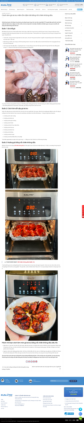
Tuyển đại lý (3, 404)
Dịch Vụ (43, 9)
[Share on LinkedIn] (36, 361)
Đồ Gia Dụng (12, 9)
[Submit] (82, 9)
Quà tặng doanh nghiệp (53, 9)
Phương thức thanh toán (47, 403)
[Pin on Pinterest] (34, 361)
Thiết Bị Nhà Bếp (29, 9)
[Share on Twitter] (29, 361)
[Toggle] (81, 23)
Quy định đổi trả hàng (47, 401)
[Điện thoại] (80, 418)
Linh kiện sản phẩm (63, 9)
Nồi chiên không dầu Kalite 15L (26, 262)
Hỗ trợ (2, 419)
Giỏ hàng (10, 419)
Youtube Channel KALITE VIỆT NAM (72, 401)
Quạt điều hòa (68, 35)
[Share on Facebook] (27, 361)
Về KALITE (38, 9)
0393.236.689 (73, 394)
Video (2, 399)
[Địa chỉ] (80, 409)
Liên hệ (70, 9)
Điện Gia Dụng (4, 9)
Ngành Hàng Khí (20, 9)
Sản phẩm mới (68, 38)
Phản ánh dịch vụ (4, 406)
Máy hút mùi (68, 30)
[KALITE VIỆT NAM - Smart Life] (6, 5)
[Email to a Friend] (31, 361)
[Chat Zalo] (80, 414)
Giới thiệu (3, 401)
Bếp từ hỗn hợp (68, 17)
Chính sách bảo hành (47, 397)
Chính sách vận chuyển (47, 399)
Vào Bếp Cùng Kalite (6, 13)
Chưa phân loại (68, 20)
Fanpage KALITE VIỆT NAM (70, 399)
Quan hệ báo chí (4, 403)
